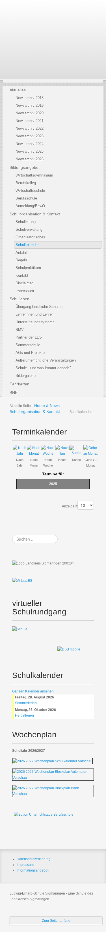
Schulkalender (27, 245)
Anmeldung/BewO (30, 206)
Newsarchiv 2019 (30, 105)
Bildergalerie (26, 375)
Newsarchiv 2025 (30, 151)
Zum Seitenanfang (56, 921)
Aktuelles (18, 90)
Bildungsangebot (25, 167)
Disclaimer (24, 283)
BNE (14, 392)
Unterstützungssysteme (35, 322)
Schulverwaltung (29, 229)
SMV (20, 330)
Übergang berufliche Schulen (39, 307)
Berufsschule (26, 198)
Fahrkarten (19, 384)
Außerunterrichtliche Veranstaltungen (46, 360)
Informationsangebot (32, 870)
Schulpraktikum (28, 268)
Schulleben (19, 299)
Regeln (21, 260)
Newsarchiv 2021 (30, 121)
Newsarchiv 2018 (30, 98)
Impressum (25, 291)
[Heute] (62, 450)
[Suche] (76, 450)
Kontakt (22, 275)
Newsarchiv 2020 (30, 113)
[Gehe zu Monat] (90, 450)
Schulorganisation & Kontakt (35, 214)
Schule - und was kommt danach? (43, 368)
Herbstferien (24, 715)
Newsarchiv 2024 (30, 144)
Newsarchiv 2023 (30, 136)
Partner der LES (29, 337)
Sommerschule (28, 345)
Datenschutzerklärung (34, 859)
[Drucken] (92, 430)
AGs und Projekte (30, 352)
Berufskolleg (26, 183)
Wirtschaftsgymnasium (34, 175)
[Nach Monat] (34, 450)
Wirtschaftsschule (30, 190)
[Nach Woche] (48, 450)
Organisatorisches (30, 237)
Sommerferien (26, 703)
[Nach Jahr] (20, 450)
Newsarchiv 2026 (30, 159)
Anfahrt (21, 252)
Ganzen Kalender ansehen (33, 691)
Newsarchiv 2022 (30, 128)
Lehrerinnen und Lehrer (34, 314)
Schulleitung (26, 222)
